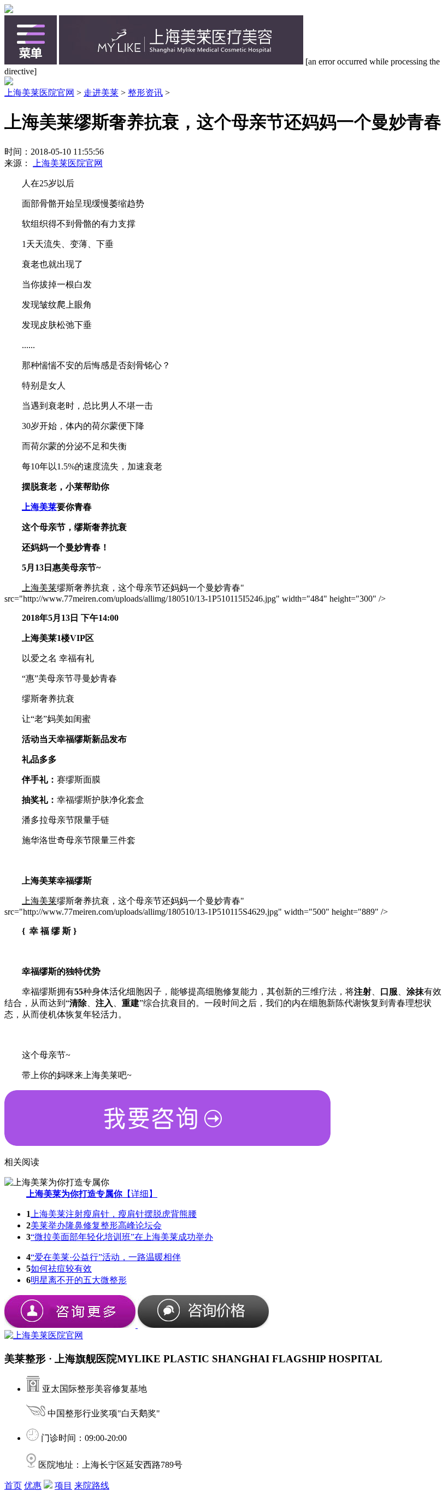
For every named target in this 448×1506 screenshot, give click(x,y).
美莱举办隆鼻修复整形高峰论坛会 (96, 1225)
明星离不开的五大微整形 (79, 1280)
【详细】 (91, 1193)
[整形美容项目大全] (30, 61)
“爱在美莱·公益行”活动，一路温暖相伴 (106, 1257)
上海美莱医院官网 (39, 92)
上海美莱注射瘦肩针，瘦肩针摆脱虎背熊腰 (114, 1214)
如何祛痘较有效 (61, 1268)
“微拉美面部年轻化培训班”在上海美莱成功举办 (122, 1237)
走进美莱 (101, 92)
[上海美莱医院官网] (181, 61)
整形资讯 (145, 92)
